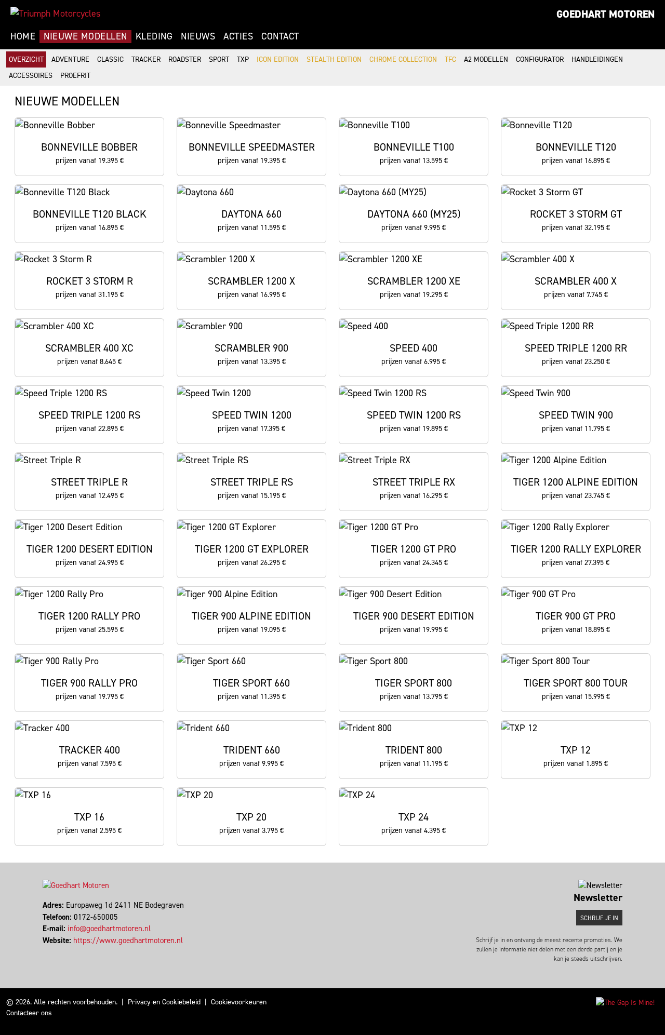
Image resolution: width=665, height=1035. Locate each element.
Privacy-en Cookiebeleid (164, 1002)
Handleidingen (597, 59)
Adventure (70, 59)
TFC (450, 59)
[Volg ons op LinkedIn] (48, 952)
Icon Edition (278, 59)
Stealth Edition (334, 59)
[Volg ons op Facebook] (44, 952)
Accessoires (30, 75)
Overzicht (26, 59)
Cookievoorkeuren (239, 1002)
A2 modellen (486, 59)
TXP (243, 59)
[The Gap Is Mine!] (625, 1002)
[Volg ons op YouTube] (53, 952)
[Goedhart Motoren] (55, 13)
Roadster (184, 59)
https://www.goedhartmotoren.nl (128, 940)
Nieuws (198, 36)
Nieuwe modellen (85, 36)
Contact (280, 36)
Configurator (540, 59)
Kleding (154, 36)
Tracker (146, 59)
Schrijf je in (599, 918)
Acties (238, 36)
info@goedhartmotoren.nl (109, 928)
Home (22, 36)
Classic (110, 59)
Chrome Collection (403, 59)
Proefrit (75, 75)
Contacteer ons (29, 1013)
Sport (219, 59)
